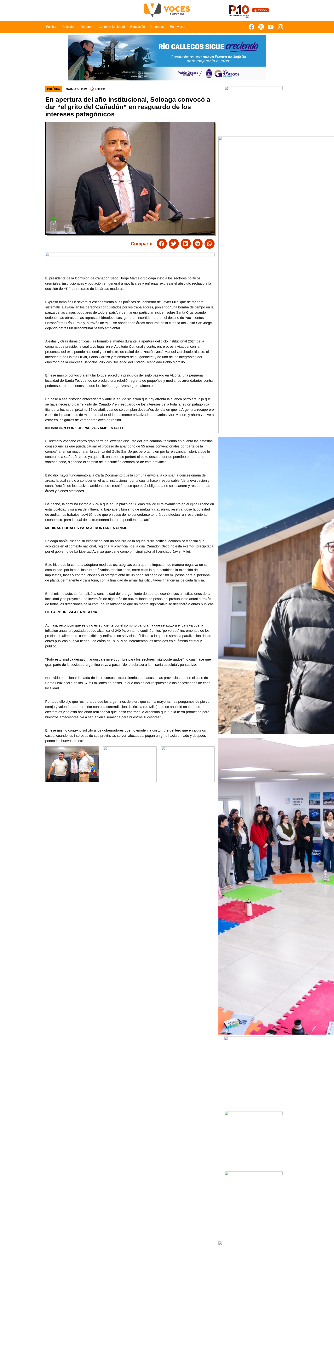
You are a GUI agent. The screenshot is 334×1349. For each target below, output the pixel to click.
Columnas (157, 26)
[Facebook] (251, 27)
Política (51, 26)
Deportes (87, 26)
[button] (162, 244)
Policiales (68, 26)
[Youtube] (271, 27)
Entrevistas (177, 26)
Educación (137, 26)
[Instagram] (280, 27)
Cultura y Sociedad (112, 26)
